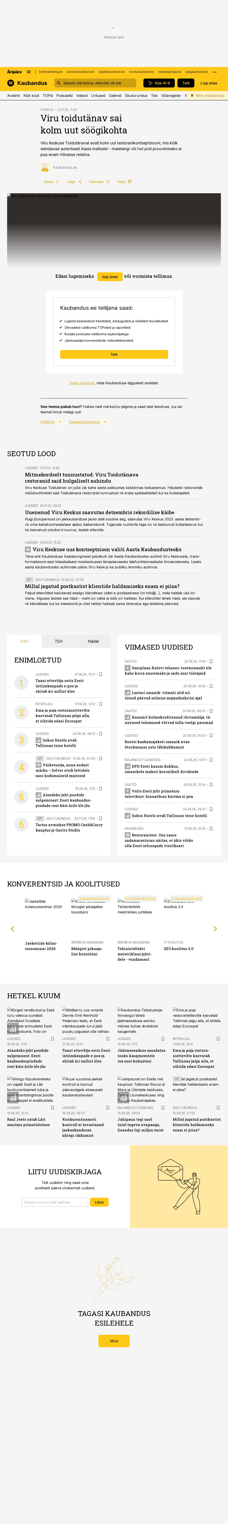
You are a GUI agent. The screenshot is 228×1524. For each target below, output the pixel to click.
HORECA (47, 110)
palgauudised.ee (197, 71)
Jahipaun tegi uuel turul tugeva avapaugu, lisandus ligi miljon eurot (141, 1124)
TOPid (48, 95)
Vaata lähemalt (81, 383)
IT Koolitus (173, 942)
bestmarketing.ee (51, 71)
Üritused (98, 95)
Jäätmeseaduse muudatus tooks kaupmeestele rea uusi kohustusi (141, 1055)
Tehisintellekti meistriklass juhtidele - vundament (135, 954)
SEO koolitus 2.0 (178, 948)
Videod (82, 95)
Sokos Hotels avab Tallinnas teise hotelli (169, 815)
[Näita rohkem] (215, 72)
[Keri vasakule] (12, 929)
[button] (54, 1202)
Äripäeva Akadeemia (87, 942)
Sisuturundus (136, 95)
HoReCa (48, 422)
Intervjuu (44, 704)
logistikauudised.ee (112, 71)
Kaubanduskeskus (84, 422)
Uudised (31, 468)
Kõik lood (31, 95)
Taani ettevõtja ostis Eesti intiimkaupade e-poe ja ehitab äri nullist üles (60, 686)
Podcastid (64, 95)
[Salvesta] (100, 674)
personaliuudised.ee (80, 71)
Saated (131, 661)
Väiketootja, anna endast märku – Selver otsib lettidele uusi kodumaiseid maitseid (63, 770)
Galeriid (115, 95)
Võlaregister (171, 95)
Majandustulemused (143, 760)
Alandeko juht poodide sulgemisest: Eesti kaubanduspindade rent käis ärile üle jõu (63, 800)
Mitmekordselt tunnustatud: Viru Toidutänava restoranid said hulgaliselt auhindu (81, 477)
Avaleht (13, 95)
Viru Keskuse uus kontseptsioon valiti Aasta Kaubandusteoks (107, 549)
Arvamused (134, 828)
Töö (154, 95)
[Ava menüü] (29, 72)
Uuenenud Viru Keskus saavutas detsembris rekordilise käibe (99, 512)
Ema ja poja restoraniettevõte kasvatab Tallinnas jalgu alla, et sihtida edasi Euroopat (63, 715)
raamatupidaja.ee (170, 71)
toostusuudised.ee (141, 71)
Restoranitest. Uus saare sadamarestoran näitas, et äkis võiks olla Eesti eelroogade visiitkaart (159, 840)
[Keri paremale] (215, 929)
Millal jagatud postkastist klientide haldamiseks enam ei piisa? (102, 586)
